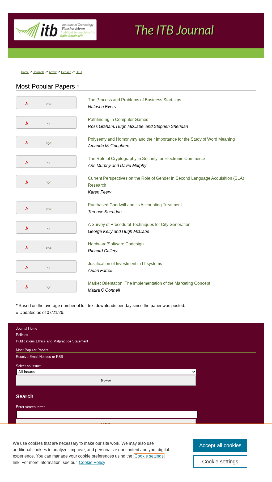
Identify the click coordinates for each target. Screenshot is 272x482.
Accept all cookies (220, 445)
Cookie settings (149, 456)
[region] (136, 453)
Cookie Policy (92, 462)
